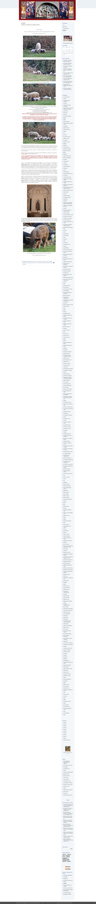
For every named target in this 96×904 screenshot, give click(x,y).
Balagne (64, 143)
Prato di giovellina (66, 587)
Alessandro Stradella (67, 116)
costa (68, 857)
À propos (67, 800)
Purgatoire (65, 594)
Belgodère (65, 154)
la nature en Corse (66, 418)
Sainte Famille (66, 623)
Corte (64, 237)
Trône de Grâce (66, 694)
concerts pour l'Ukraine (67, 216)
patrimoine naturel (66, 563)
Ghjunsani (65, 348)
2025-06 (64, 734)
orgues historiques (66, 536)
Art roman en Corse (66, 136)
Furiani (64, 338)
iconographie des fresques (68, 368)
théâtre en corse (66, 684)
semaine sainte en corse (67, 648)
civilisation (65, 200)
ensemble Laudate (66, 285)
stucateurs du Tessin (67, 673)
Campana (65, 159)
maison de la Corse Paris (67, 784)
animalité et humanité (49, 262)
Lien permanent (34, 261)
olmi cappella (66, 855)
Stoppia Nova (65, 670)
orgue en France (66, 534)
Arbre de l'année (66, 127)
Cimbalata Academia (67, 197)
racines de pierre (66, 597)
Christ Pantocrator (66, 195)
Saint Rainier (65, 619)
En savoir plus (69, 902)
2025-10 (64, 729)
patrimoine (65, 550)
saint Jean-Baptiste (66, 613)
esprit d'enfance (66, 290)
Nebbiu (64, 519)
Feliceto (64, 311)
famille (64, 309)
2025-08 (64, 732)
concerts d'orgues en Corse (68, 214)
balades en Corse (66, 141)
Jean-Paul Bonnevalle (67, 385)
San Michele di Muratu (67, 633)
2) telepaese (65, 766)
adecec (64, 770)
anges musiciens (66, 121)
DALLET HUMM (66, 824)
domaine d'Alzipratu (66, 269)
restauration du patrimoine (68, 608)
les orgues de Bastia (67, 453)
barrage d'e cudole (66, 150)
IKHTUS (64, 372)
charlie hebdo (65, 192)
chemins (64, 193)
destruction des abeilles (67, 261)
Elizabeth (65, 808)
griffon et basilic (66, 358)
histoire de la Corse (66, 363)
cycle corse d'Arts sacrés (67, 249)
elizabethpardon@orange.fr (68, 43)
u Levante (65, 696)
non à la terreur (66, 524)
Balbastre (65, 145)
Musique (64, 508)
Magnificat (65, 482)
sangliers (50, 261)
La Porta (64, 420)
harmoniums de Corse (67, 359)
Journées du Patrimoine (67, 389)
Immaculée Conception (67, 375)
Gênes (64, 340)
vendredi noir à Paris (67, 701)
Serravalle (65, 653)
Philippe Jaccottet (66, 574)
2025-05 (64, 736)
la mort (64, 416)
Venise (64, 703)
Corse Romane (66, 779)
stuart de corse (66, 672)
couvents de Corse (66, 244)
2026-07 (64, 724)
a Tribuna (65, 103)
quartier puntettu (66, 595)
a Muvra (64, 98)
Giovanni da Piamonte (67, 351)
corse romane (65, 235)
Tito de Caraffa (66, 686)
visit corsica (65, 793)
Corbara (64, 230)
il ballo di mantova (66, 373)
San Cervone (65, 629)
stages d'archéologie (67, 665)
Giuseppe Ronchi (66, 353)
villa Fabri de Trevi (66, 706)
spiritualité (65, 658)
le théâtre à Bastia (66, 441)
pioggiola (64, 858)
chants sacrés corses (67, 177)
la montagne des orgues (67, 415)
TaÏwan (64, 677)
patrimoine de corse (66, 552)
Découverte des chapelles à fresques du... (67, 817)
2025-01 (64, 738)
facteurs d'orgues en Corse (68, 304)
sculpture (65, 646)
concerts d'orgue (66, 212)
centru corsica (65, 777)
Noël (64, 522)
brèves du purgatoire (67, 157)
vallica (64, 861)
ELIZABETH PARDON (67, 894)
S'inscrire (65, 26)
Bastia (64, 152)
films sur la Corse (66, 330)
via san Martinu (66, 704)
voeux (64, 711)
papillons (65, 542)
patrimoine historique (67, 561)
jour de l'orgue (66, 387)
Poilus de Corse (66, 585)
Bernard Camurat (66, 775)
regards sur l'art (66, 599)
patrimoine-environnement (68, 569)
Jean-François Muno (67, 383)
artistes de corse (66, 138)
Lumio (64, 478)
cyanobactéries (66, 247)
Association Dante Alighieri (68, 772)
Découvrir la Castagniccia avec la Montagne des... (68, 809)
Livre (64, 475)
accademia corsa (66, 768)
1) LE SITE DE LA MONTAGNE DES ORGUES (66, 762)
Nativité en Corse (66, 515)
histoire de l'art (66, 361)
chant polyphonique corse (68, 173)
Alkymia (64, 117)
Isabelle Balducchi (66, 380)
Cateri (64, 170)
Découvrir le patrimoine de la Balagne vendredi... (67, 821)
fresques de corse (66, 337)
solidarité (65, 655)
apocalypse (65, 126)
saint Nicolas (65, 617)
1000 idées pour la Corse (67, 765)
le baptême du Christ (67, 433)
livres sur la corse (66, 477)
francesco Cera (66, 335)
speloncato (65, 859)
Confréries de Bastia (67, 219)
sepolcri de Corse (66, 651)
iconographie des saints (67, 370)
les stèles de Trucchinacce (68, 464)
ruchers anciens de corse (67, 610)
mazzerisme (39, 262)
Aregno (64, 131)
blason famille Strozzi (67, 155)
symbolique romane (66, 675)
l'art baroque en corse (67, 402)
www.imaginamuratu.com (67, 795)
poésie (64, 584)
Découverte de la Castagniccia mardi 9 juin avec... (67, 85)
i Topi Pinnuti (65, 366)
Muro (64, 504)
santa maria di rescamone (68, 642)
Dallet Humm (65, 828)
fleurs (64, 331)
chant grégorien (66, 171)
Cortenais (65, 239)
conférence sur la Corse (67, 218)
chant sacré (65, 175)
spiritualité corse (66, 660)
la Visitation (65, 430)
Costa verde (65, 242)
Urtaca (64, 697)
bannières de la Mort (67, 148)
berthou (64, 816)
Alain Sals (65, 114)
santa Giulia (65, 641)
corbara (69, 854)
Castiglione (65, 168)
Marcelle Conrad (66, 484)
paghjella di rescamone (67, 540)
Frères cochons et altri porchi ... (31, 24)
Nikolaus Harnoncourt (67, 520)
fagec (64, 308)
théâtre (64, 682)
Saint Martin (65, 615)
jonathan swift (43, 262)
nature (64, 517)
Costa (64, 240)
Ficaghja (64, 328)
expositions (65, 302)
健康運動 (65, 883)
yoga (64, 714)
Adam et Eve (65, 110)
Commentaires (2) (40, 261)
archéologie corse (66, 129)
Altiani (64, 119)
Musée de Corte (66, 506)
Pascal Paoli (65, 548)
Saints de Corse (66, 627)
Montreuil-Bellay (66, 497)
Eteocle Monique (66, 812)
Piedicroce (65, 576)
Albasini (64, 836)
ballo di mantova (66, 147)
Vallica (64, 699)
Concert (64, 208)
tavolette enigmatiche (67, 679)
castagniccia (65, 860)
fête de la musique (66, 326)
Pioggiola (65, 582)
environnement (66, 287)
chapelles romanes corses (68, 190)
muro (63, 856)
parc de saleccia (66, 544)
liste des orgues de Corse (67, 473)
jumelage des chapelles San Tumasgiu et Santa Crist (67, 397)
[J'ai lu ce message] (94, 902)
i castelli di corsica (66, 365)
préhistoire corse (66, 589)
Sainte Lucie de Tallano (67, 625)
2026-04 (64, 727)
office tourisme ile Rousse (68, 789)
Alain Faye (65, 112)
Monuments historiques (67, 499)
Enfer (64, 283)
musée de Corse (66, 786)
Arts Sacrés (65, 140)
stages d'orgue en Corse (67, 668)
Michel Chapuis (66, 492)
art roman (65, 134)
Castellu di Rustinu (66, 166)
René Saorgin (65, 606)
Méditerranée (65, 490)
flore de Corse (65, 333)
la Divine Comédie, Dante (68, 406)
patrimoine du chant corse (68, 559)
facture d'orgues (66, 306)
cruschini (65, 246)
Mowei (64, 502)
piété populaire (66, 580)
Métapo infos (65, 878)
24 (64, 53)
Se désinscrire (66, 28)
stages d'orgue (66, 666)
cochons (47, 261)
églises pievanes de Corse (68, 277)
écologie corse (66, 272)
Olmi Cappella (66, 530)
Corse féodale (65, 233)
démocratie (65, 257)
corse (64, 232)
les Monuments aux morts (67, 451)
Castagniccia (65, 164)
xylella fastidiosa (66, 713)
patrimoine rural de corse (33, 262)
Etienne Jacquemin (66, 295)
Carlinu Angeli (65, 161)
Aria (64, 133)
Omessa (64, 532)
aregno (69, 861)
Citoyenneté (65, 199)
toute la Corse (65, 791)
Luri (64, 480)
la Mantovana (65, 413)
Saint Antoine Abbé (66, 612)
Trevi (64, 692)
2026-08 (64, 722)
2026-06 (64, 725)
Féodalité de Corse (66, 313)
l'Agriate (64, 400)
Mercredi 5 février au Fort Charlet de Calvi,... (68, 829)
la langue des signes (67, 411)
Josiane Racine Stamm (67, 804)
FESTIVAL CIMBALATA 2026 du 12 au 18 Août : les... (67, 70)
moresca (64, 501)
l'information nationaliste (67, 875)
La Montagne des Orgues (67, 782)
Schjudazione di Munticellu (68, 644)
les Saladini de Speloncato (68, 459)
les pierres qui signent (67, 457)
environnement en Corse (67, 289)
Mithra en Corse (66, 495)
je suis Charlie (66, 382)
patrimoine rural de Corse (67, 567)
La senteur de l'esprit (67, 892)
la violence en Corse (67, 426)
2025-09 (64, 731)
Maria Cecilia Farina (67, 485)
